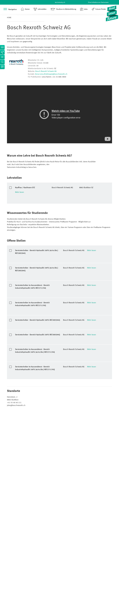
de (2, 57)
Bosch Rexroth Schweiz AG (46, 71)
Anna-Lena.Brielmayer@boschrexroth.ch (51, 74)
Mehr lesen (19, 192)
